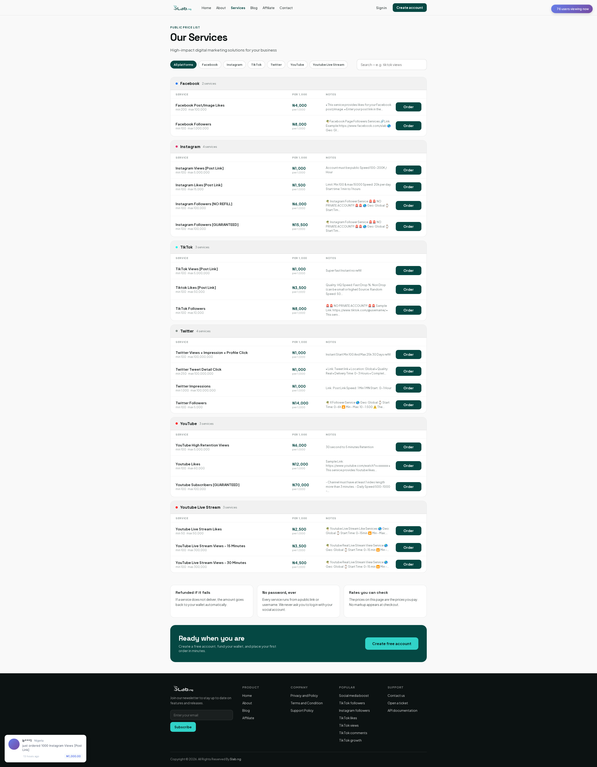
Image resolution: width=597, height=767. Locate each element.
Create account (409, 8)
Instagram (234, 64)
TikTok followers (352, 703)
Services (238, 8)
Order (408, 107)
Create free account (391, 643)
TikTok (256, 64)
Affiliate (268, 8)
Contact (286, 8)
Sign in (381, 8)
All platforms (183, 64)
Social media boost (354, 695)
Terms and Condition (307, 703)
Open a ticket (398, 703)
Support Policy (302, 710)
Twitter (276, 64)
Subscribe (183, 727)
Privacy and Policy (304, 695)
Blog (253, 8)
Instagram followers (354, 710)
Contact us (396, 695)
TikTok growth (350, 740)
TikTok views (349, 725)
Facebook (210, 64)
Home (206, 8)
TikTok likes (348, 718)
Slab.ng (235, 759)
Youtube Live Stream (328, 64)
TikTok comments (353, 733)
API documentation (402, 710)
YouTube (297, 64)
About (221, 8)
